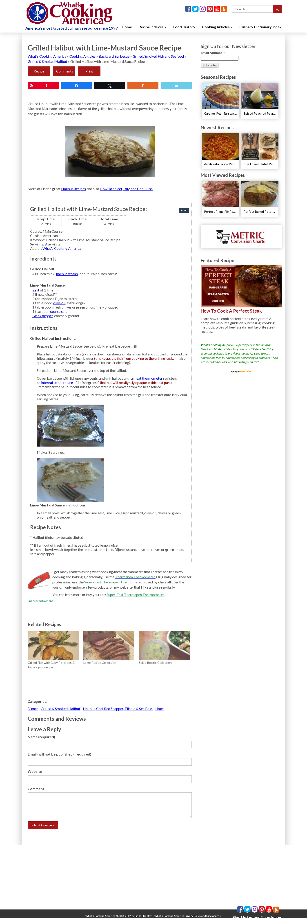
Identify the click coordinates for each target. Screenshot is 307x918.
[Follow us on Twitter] (196, 9)
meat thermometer (147, 378)
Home (127, 27)
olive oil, (59, 303)
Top (296, 907)
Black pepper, (42, 315)
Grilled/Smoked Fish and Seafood (158, 56)
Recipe (39, 71)
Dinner (33, 708)
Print (89, 71)
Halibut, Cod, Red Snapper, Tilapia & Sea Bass (118, 708)
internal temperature (57, 382)
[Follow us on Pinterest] (210, 9)
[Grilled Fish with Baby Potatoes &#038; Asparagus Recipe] (53, 645)
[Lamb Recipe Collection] (109, 645)
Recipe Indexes (151, 27)
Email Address (213, 53)
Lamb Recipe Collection (99, 662)
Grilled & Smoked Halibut (47, 61)
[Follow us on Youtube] (217, 9)
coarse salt (58, 311)
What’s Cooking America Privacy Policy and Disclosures (187, 916)
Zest (35, 290)
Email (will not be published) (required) (59, 754)
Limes (159, 708)
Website (35, 771)
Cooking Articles (216, 27)
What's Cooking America (47, 56)
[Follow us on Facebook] (188, 9)
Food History (184, 27)
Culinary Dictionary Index (260, 27)
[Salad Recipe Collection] (164, 645)
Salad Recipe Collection (155, 662)
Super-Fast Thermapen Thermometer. (136, 594)
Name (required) (41, 737)
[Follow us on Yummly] (224, 9)
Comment (36, 789)
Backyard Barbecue (114, 56)
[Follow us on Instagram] (203, 9)
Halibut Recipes (73, 188)
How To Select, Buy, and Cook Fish (126, 188)
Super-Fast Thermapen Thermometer (113, 582)
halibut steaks (67, 274)
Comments (64, 71)
